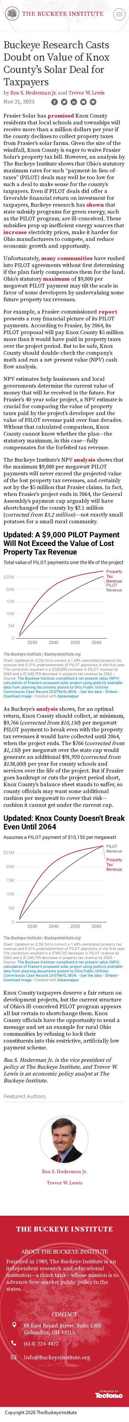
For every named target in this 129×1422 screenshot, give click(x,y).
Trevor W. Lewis (86, 92)
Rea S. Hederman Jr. (33, 92)
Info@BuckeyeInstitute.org (57, 1357)
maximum (56, 279)
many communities (67, 258)
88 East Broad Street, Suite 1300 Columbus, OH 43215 (62, 1329)
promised (60, 115)
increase (15, 232)
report (107, 311)
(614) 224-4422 (41, 1343)
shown (95, 205)
